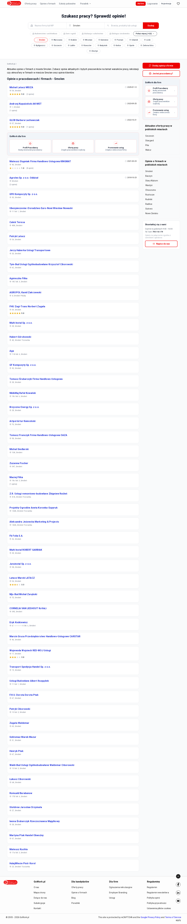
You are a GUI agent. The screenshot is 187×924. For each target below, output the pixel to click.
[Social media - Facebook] (178, 884)
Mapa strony (40, 892)
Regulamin (152, 887)
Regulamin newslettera (158, 892)
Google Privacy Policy (151, 917)
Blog (73, 898)
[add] (178, 884)
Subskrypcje (39, 903)
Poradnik (84, 3)
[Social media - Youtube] (178, 901)
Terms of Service (173, 917)
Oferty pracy (31, 3)
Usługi (112, 898)
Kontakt (37, 908)
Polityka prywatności (156, 903)
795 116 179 (158, 232)
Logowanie (152, 3)
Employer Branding (118, 892)
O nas (36, 887)
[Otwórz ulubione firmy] (178, 3)
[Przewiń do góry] (178, 876)
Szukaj (151, 25)
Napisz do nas (163, 244)
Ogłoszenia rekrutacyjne (120, 887)
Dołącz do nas (40, 898)
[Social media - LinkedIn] (178, 892)
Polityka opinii (153, 898)
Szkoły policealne (67, 3)
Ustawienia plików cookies (159, 908)
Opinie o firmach (48, 3)
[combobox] (49, 25)
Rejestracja (166, 4)
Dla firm (140, 4)
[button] (145, 33)
